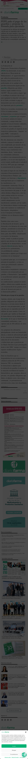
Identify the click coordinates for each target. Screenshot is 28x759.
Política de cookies (8, 757)
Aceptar (14, 746)
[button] (26, 732)
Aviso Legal (21, 757)
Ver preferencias (14, 754)
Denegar (14, 750)
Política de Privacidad (15, 757)
